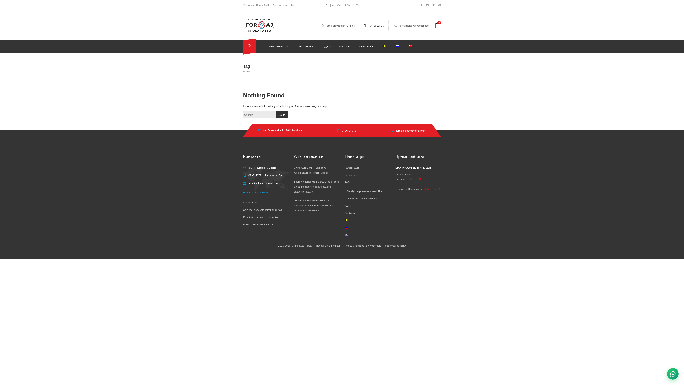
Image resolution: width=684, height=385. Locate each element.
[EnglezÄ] (412, 46)
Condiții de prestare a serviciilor (261, 217)
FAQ (325, 46)
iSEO (403, 245)
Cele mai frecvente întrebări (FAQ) (262, 209)
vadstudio (375, 245)
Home (246, 71)
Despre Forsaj (251, 202)
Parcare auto (278, 46)
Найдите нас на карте (256, 192)
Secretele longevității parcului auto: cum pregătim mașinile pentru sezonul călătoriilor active (316, 186)
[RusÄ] (399, 46)
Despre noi (305, 46)
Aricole (344, 46)
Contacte (366, 46)
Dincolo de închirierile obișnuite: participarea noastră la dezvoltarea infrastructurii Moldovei (313, 205)
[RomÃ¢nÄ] (386, 46)
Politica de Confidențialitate (258, 224)
